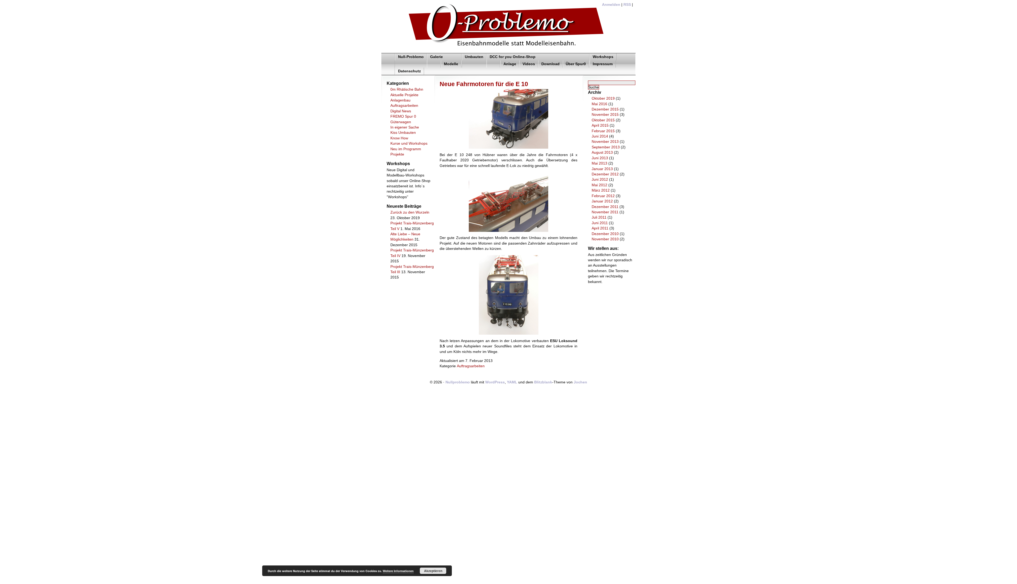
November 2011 (605, 212)
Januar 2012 (602, 201)
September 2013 (606, 147)
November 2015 (605, 115)
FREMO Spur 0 (403, 116)
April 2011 (600, 228)
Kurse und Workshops (408, 143)
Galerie (436, 57)
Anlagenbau (400, 100)
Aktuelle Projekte (404, 95)
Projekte (397, 154)
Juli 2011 (599, 217)
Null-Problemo (411, 57)
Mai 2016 (599, 104)
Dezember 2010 (605, 234)
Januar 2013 (602, 169)
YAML (512, 382)
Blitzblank (543, 382)
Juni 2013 (600, 158)
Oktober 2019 (603, 98)
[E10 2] (508, 231)
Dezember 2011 (605, 207)
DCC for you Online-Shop (513, 57)
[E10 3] (508, 333)
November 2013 (605, 142)
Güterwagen (400, 122)
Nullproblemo (457, 382)
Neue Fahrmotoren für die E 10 (484, 84)
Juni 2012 (600, 180)
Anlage (509, 64)
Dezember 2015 (605, 109)
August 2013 (602, 152)
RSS (627, 5)
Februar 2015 (603, 131)
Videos (529, 64)
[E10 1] (508, 147)
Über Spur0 (576, 64)
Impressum (603, 64)
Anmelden (611, 5)
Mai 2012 (599, 185)
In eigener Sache (404, 127)
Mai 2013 (599, 163)
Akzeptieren (433, 570)
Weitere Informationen (398, 571)
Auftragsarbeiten (404, 106)
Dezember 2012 (605, 174)
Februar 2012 (603, 196)
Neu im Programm (405, 149)
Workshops (603, 57)
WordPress (495, 382)
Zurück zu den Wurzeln (409, 212)
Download (550, 64)
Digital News (400, 111)
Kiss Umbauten (403, 133)
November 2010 (605, 239)
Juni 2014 (600, 136)
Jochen (580, 382)
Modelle (451, 64)
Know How (399, 138)
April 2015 (600, 125)
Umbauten (474, 57)
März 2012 (601, 190)
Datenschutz (409, 71)
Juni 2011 (600, 223)
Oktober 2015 (603, 120)
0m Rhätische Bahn (406, 89)
